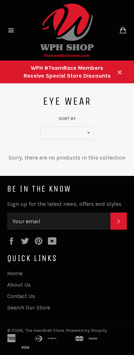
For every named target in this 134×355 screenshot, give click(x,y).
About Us (19, 284)
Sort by (67, 118)
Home (15, 273)
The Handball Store (44, 330)
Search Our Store (28, 307)
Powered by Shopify (86, 330)
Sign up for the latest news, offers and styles (64, 203)
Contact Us (21, 296)
